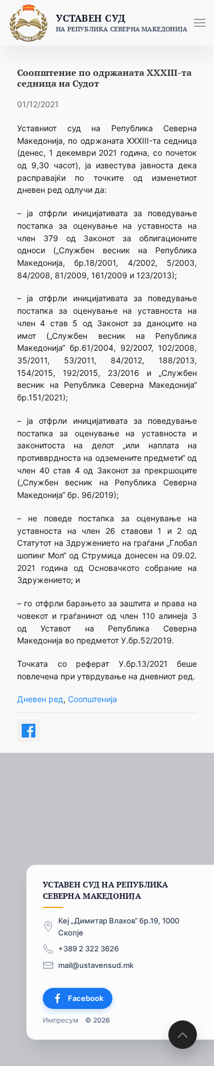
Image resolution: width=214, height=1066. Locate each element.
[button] (199, 23)
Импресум (60, 1020)
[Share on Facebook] (28, 730)
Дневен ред (40, 699)
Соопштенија (92, 699)
